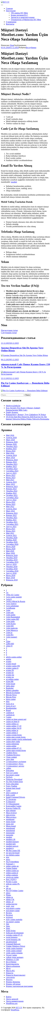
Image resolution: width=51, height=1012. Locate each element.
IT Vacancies (11, 799)
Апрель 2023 (11, 482)
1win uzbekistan (12, 606)
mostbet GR (10, 839)
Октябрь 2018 (11, 569)
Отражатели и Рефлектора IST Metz (26, 20)
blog (7, 701)
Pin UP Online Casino (14, 891)
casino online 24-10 (13, 728)
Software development (15, 933)
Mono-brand (11, 826)
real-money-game (13, 911)
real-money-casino (13, 908)
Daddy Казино (12, 412)
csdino (8, 768)
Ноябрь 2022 (11, 493)
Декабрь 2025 (11, 446)
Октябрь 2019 (11, 560)
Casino (8, 717)
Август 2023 (11, 473)
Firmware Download (14, 779)
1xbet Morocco (12, 630)
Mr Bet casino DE (13, 850)
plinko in (9, 897)
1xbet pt (9, 632)
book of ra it (10, 706)
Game (8, 790)
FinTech (9, 777)
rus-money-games (13, 922)
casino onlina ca (12, 724)
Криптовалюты (12, 964)
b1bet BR (9, 681)
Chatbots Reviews (13, 755)
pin (7, 886)
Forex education (12, 784)
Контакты (10, 24)
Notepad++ (10, 864)
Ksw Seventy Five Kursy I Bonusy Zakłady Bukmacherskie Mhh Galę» (23, 409)
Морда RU (10, 971)
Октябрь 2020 (11, 542)
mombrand (10, 819)
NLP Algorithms (12, 862)
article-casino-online (14, 657)
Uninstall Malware (13, 944)
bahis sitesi (10, 686)
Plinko (8, 895)
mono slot (10, 824)
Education (10, 770)
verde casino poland (14, 951)
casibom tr (10, 713)
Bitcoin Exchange (13, 693)
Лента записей (12, 999)
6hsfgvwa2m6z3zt (13, 406)
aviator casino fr (12, 668)
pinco (8, 893)
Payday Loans (11, 882)
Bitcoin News (11, 695)
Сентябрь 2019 (12, 562)
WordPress (15, 1010)
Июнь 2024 (10, 451)
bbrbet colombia (12, 690)
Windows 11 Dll (12, 959)
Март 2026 (10, 440)
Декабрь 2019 (11, 558)
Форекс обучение (13, 984)
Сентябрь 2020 (12, 544)
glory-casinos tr (12, 793)
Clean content (11, 757)
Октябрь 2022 (11, 495)
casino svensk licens (14, 735)
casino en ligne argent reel (16, 719)
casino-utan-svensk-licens (16, 750)
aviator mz (10, 675)
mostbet (14, 182)
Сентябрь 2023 (12, 471)
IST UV (19, 1008)
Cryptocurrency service (15, 766)
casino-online (11, 746)
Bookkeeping (11, 708)
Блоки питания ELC (19, 15)
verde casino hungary (14, 948)
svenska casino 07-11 (14, 935)
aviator (8, 661)
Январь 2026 (11, 444)
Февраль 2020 (12, 555)
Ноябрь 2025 (11, 449)
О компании (11, 22)
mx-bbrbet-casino (13, 855)
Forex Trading (11, 786)
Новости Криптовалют (15, 975)
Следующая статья (9, 333)
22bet (8, 641)
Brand (8, 710)
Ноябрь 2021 (11, 520)
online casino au (12, 866)
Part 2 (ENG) (11, 879)
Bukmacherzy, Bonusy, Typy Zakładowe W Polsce (26, 415)
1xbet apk (10, 612)
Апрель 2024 (11, 455)
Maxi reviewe (11, 813)
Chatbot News (11, 753)
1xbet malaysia (12, 628)
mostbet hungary (12, 842)
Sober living (10, 931)
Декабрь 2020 (11, 538)
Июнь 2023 (10, 478)
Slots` (8, 928)
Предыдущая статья (9, 330)
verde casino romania (14, 953)
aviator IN (10, 670)
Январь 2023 (11, 489)
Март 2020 (10, 553)
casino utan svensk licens (16, 737)
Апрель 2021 (11, 535)
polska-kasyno (11, 904)
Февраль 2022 (12, 513)
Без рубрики (31, 47)
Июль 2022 (10, 502)
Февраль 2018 (12, 580)
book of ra (10, 704)
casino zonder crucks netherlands (19, 739)
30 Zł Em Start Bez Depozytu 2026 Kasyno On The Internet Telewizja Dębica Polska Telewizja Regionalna (27, 418)
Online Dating (11, 868)
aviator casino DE (13, 666)
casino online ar (12, 730)
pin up (8, 888)
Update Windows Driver (15, 946)
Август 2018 (11, 573)
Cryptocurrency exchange (16, 762)
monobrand (10, 828)
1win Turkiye (11, 604)
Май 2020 (10, 551)
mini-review (10, 815)
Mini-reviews (11, 817)
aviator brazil (11, 664)
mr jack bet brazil (12, 853)
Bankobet (9, 688)
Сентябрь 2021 (12, 524)
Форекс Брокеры (13, 982)
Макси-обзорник (13, 966)
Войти (8, 997)
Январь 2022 (11, 515)
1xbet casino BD (12, 619)
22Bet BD (10, 644)
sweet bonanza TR (13, 939)
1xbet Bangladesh (13, 617)
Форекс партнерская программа (19, 986)
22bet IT (9, 646)
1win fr (9, 599)
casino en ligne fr (12, 721)
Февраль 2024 (12, 460)
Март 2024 (10, 458)
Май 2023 (10, 480)
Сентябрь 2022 (12, 498)
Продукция (10, 11)
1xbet (8, 610)
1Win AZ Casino (12, 595)
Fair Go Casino (12, 773)
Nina (12, 45)
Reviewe (9, 915)
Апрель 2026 (11, 437)
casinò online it (12, 733)
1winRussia (10, 608)
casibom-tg (10, 715)
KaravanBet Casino (13, 806)
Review (9, 913)
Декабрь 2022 (11, 491)
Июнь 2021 (10, 531)
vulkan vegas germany (15, 957)
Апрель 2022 (11, 509)
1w (7, 592)
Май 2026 (10, 435)
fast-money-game (12, 775)
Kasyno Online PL (13, 808)
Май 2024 (10, 453)
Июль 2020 (10, 546)
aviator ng (10, 677)
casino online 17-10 (13, 726)
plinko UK (10, 899)
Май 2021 (10, 533)
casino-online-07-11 (13, 748)
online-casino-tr (12, 873)
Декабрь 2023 (11, 464)
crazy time (10, 759)
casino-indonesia (12, 744)
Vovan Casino (11, 955)
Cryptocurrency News (14, 764)
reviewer (9, 917)
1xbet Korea (11, 624)
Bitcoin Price (11, 697)
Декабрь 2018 (11, 567)
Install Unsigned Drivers (15, 797)
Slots (8, 926)
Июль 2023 (10, 475)
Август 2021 (11, 526)
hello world (10, 795)
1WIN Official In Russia (15, 601)
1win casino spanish (14, 597)
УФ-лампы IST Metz (19, 13)
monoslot (9, 835)
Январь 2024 (11, 462)
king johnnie (11, 810)
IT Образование (12, 804)
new (7, 857)
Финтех (9, 980)
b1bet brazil (10, 684)
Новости (9, 973)
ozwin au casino (12, 877)
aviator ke (10, 673)
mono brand (10, 822)
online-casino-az (12, 871)
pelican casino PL (13, 884)
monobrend (10, 830)
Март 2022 (10, 511)
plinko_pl (9, 902)
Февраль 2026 (12, 442)
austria (8, 659)
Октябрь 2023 (11, 469)
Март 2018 (10, 578)
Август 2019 (11, 564)
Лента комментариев (15, 1001)
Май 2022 (10, 506)
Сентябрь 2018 (12, 571)
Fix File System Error (14, 782)
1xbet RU (10, 635)
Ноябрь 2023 (11, 466)
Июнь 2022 (10, 504)
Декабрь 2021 (11, 518)
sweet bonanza (11, 937)
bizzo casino (11, 699)
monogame (10, 833)
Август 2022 (11, 500)
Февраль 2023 (12, 486)
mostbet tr (10, 848)
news (8, 859)
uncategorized (11, 942)
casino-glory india (13, 741)
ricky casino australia (14, 919)
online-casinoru (12, 875)
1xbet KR (10, 626)
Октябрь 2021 (11, 522)
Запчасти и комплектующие (23, 17)
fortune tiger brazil (13, 788)
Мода (8, 968)
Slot (7, 924)
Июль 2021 (10, 529)
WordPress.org (11, 1003)
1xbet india (10, 621)
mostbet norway (12, 846)
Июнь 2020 (10, 549)
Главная (9, 8)
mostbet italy (11, 844)
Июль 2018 (10, 575)
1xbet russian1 (11, 637)
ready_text (10, 906)
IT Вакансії (10, 802)
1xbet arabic (10, 615)
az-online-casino (12, 679)
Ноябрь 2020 (11, 540)
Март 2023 (10, 484)
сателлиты (10, 977)
